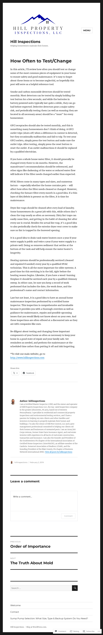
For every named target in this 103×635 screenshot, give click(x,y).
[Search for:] (41, 588)
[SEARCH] (75, 588)
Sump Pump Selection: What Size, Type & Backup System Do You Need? (49, 618)
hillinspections (20, 462)
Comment (68, 516)
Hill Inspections (25, 41)
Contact (14, 612)
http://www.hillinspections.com (27, 357)
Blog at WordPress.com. (36, 627)
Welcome (15, 605)
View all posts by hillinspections (58, 452)
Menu (87, 30)
